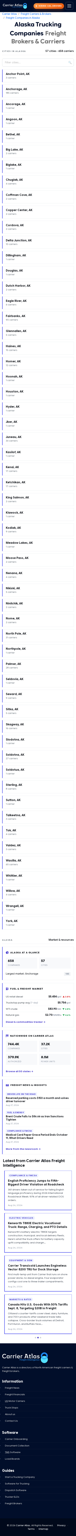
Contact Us (11, 1420)
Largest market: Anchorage (37, 973)
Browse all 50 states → (19, 1071)
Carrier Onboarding (16, 1439)
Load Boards (12, 1458)
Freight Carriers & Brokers (36, 14)
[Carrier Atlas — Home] (15, 6)
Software (13, 1452)
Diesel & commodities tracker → (25, 1022)
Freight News (12, 1387)
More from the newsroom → (23, 1149)
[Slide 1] (35, 1337)
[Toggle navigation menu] (69, 6)
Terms (31, 1528)
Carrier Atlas (9, 14)
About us (10, 1414)
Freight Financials (15, 1394)
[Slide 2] (38, 1337)
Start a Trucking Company (20, 1477)
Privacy (61, 1525)
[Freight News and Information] (25, 1357)
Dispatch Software (15, 1490)
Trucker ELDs (12, 1496)
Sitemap (43, 1528)
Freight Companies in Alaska (23, 17)
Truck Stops (11, 1407)
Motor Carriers (15, 1401)
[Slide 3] (40, 1337)
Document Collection (17, 1445)
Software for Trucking (17, 1483)
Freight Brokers (13, 1503)
